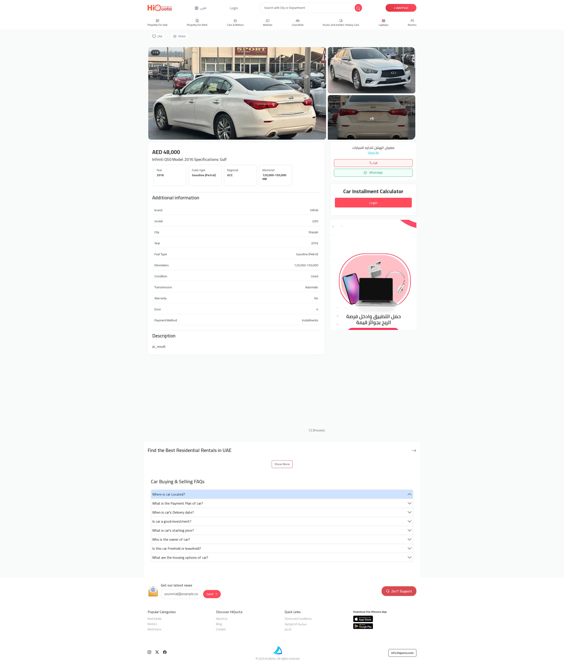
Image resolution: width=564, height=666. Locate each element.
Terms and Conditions (298, 618)
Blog (219, 624)
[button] (234, 8)
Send (209, 594)
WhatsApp (376, 172)
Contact (221, 629)
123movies (316, 430)
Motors (152, 624)
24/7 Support (401, 591)
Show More (282, 464)
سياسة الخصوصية (296, 624)
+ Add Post (401, 8)
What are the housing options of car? (180, 557)
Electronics (154, 629)
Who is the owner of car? (171, 539)
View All (373, 153)
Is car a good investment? (171, 521)
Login (373, 202)
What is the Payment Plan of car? (177, 503)
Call (374, 163)
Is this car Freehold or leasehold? (176, 548)
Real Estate (154, 618)
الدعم (288, 629)
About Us (221, 618)
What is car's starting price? (173, 530)
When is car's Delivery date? (173, 512)
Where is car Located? (168, 494)
